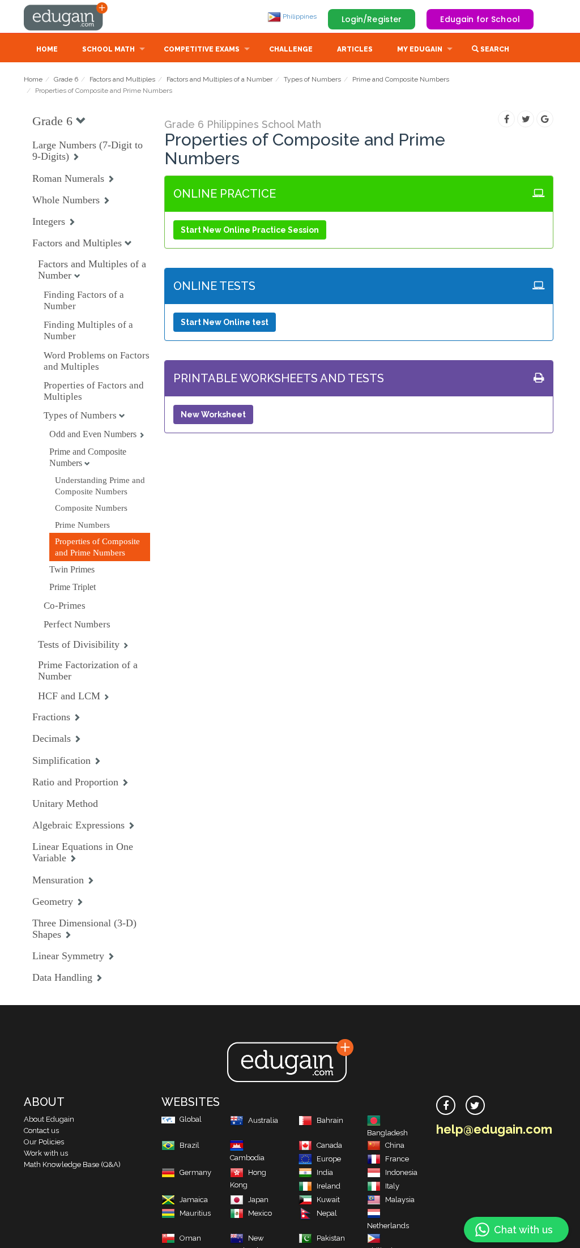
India (325, 1172)
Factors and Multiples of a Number (219, 79)
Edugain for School (480, 19)
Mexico (260, 1213)
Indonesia (401, 1172)
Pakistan (331, 1238)
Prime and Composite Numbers (400, 79)
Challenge (291, 49)
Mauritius (195, 1213)
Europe (329, 1159)
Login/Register (372, 19)
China (394, 1145)
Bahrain (330, 1120)
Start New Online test (224, 322)
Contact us (41, 1130)
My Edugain (419, 49)
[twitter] (475, 1105)
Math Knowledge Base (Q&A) (72, 1164)
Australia (263, 1120)
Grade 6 (66, 79)
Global (191, 1119)
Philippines (299, 16)
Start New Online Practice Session (250, 229)
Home (47, 49)
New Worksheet (213, 414)
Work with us (46, 1153)
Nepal (327, 1213)
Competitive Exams (202, 49)
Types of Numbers (312, 79)
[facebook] (445, 1105)
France (397, 1159)
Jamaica (194, 1199)
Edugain (66, 16)
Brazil (189, 1145)
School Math (108, 49)
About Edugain (49, 1119)
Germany (195, 1172)
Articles (355, 49)
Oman (190, 1238)
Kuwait (328, 1199)
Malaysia (400, 1199)
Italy (392, 1186)
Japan (258, 1199)
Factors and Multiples (122, 79)
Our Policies (44, 1142)
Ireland (328, 1186)
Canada (329, 1145)
